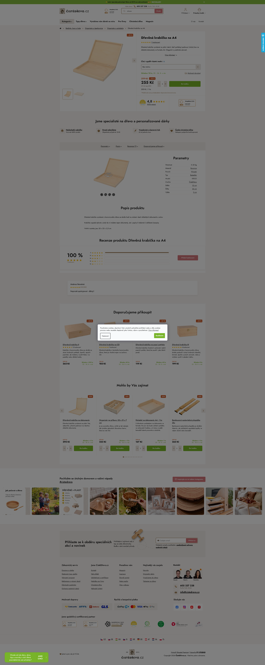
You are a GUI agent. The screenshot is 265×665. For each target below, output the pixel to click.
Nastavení (105, 336)
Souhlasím (159, 335)
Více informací (153, 330)
